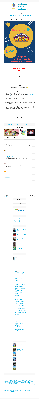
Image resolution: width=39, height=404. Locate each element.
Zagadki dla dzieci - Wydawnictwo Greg (20, 329)
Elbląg (12, 379)
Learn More (18, 403)
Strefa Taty (22, 391)
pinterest (24, 219)
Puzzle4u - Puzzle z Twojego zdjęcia (20, 296)
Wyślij (29, 119)
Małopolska (25, 383)
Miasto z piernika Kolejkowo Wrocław (13, 384)
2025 (15, 257)
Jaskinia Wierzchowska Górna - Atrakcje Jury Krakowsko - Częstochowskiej (21, 243)
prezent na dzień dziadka (12, 390)
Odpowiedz (33, 159)
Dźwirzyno (5, 379)
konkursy (20, 114)
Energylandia (15, 379)
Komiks (18, 382)
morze (26, 384)
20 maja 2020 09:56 (8, 144)
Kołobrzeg (15, 382)
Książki (30, 382)
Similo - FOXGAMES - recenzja (19, 298)
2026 (15, 256)
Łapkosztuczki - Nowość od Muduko (19, 305)
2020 (15, 262)
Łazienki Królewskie (6, 383)
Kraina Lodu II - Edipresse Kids (19, 326)
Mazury (9, 384)
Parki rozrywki (24, 386)
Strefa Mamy (19, 391)
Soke (31, 390)
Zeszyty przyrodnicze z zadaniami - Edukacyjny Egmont (19, 325)
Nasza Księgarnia (24, 385)
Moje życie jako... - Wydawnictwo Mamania (20, 273)
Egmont (11, 379)
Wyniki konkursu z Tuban (23, 137)
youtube (15, 221)
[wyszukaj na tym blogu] (34, 1)
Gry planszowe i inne (7, 380)
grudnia (16, 263)
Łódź (9, 383)
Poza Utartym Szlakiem (6, 390)
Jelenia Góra (29, 380)
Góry (23, 379)
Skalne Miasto (29, 390)
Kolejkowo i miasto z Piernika (7, 382)
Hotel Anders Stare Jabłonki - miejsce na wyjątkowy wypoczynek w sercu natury (21, 359)
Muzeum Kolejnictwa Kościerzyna (21, 234)
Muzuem (14, 385)
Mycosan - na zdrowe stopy (18, 278)
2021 (15, 261)
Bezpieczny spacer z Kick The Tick (19, 272)
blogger (19, 221)
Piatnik (27, 386)
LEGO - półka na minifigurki (18, 283)
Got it (22, 403)
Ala (6, 143)
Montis (24, 384)
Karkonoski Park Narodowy (16, 381)
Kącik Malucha (27, 381)
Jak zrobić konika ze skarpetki (19, 323)
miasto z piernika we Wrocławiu (21, 384)
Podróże (8, 387)
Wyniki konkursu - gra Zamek (8, 137)
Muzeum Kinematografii (32, 384)
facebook (15, 219)
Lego (31, 382)
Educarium (8, 379)
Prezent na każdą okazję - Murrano (19, 281)
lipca (15, 269)
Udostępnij (11, 119)
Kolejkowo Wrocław (12, 382)
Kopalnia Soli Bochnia (24, 382)
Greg (32, 379)
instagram (19, 219)
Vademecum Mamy (9, 177)
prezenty (20, 390)
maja (15, 271)
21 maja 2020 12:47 (8, 157)
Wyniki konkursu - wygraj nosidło (16, 137)
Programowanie (24, 390)
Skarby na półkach (9, 156)
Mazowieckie (5, 384)
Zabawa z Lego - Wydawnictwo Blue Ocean (20, 312)
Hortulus (14, 380)
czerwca (16, 270)
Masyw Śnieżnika (31, 383)
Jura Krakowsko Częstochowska (7, 381)
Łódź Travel (11, 383)
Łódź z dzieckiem (15, 383)
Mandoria (28, 383)
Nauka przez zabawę (31, 385)
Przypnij (23, 119)
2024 (15, 258)
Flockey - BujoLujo (17, 330)
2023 (15, 259)
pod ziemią (29, 386)
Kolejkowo (32, 381)
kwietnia (16, 331)
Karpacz (20, 381)
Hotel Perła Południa (19, 380)
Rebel (27, 390)
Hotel (16, 380)
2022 (15, 260)
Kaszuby (22, 381)
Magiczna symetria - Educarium (20, 383)
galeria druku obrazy (19, 379)
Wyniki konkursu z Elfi (31, 136)
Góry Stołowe (25, 379)
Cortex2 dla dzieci (19, 248)
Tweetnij (17, 119)
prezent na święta (16, 390)
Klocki (29, 381)
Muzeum (28, 384)
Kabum (12, 381)
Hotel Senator (23, 380)
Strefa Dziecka (13, 391)
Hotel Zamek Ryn (26, 380)
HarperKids (11, 380)
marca (16, 332)
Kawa (24, 381)
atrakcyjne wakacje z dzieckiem (23, 99)
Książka (28, 382)
